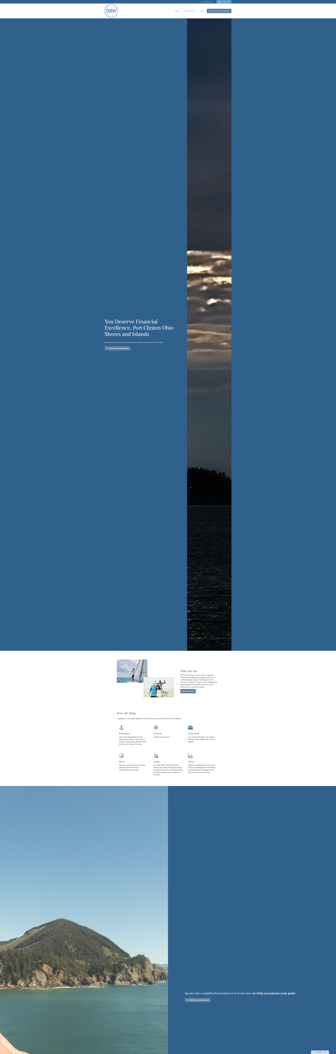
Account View (225, 2)
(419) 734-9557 (208, 2)
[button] (177, 11)
